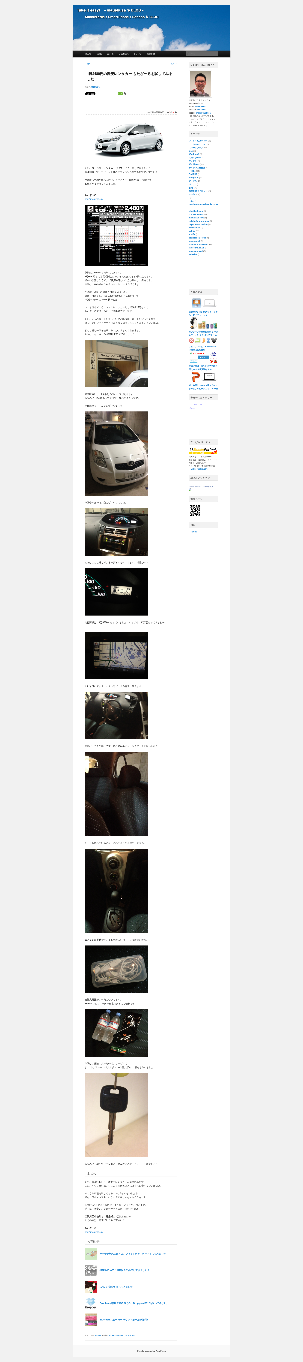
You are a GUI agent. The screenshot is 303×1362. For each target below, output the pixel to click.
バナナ (192, 184)
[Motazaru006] (116, 835)
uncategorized (196, 250)
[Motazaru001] (116, 494)
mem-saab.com (196, 217)
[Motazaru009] (116, 1055)
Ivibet (191, 200)
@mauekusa (201, 106)
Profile (99, 53)
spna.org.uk (194, 240)
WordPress (194, 164)
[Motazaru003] (116, 614)
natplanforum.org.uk (199, 220)
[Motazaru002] (116, 554)
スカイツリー (195, 157)
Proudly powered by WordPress (151, 1351)
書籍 (191, 187)
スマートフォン (196, 147)
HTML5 (192, 170)
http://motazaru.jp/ (94, 198)
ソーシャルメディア (198, 140)
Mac (191, 150)
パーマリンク (129, 1335)
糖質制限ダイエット (198, 190)
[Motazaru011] (116, 386)
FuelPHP (193, 174)
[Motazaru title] (129, 160)
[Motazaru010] (116, 1156)
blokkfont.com (196, 210)
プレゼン (138, 53)
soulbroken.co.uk (197, 237)
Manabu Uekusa (195, 487)
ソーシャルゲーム (197, 144)
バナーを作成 (208, 487)
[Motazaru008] (116, 992)
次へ (174, 63)
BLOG (88, 53)
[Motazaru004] (116, 678)
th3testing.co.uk (196, 247)
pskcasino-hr (195, 227)
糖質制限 (151, 53)
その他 (98, 1335)
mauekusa (202, 109)
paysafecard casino (198, 224)
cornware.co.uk (196, 214)
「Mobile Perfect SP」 (198, 468)
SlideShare (124, 53)
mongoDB (194, 177)
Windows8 (194, 154)
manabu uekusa (116, 1335)
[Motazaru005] (116, 738)
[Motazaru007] (116, 931)
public (192, 230)
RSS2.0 (194, 531)
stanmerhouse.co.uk (199, 244)
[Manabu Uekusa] (190, 490)
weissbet (193, 254)
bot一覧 (110, 53)
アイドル (193, 180)
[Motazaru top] (116, 264)
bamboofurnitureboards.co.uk (203, 204)
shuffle (192, 234)
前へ (88, 63)
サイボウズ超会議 (197, 167)
